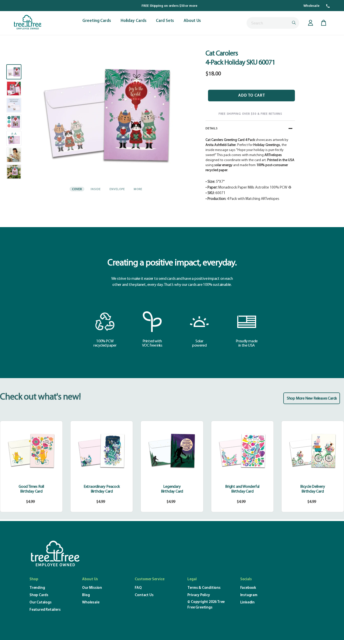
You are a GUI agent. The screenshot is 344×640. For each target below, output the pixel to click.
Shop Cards (38, 595)
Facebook (248, 588)
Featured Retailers (44, 610)
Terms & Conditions (203, 588)
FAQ (138, 588)
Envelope (117, 189)
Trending (37, 588)
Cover (77, 189)
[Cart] (323, 23)
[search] (273, 23)
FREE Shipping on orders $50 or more (169, 6)
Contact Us (144, 595)
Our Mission (92, 588)
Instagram (248, 595)
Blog (86, 595)
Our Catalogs (40, 602)
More (138, 189)
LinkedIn (247, 602)
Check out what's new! (40, 397)
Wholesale (311, 6)
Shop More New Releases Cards (312, 399)
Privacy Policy (198, 595)
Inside (96, 189)
